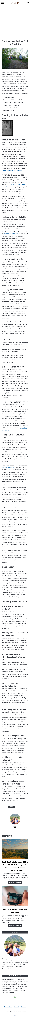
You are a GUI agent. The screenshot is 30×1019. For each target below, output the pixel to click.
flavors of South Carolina (11, 233)
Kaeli (15, 827)
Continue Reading (15, 882)
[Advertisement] (15, 21)
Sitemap (23, 1007)
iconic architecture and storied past (12, 170)
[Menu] (2, 3)
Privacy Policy (8, 1007)
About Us (16, 1007)
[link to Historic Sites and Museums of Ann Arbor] (15, 896)
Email (11, 807)
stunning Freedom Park (8, 467)
